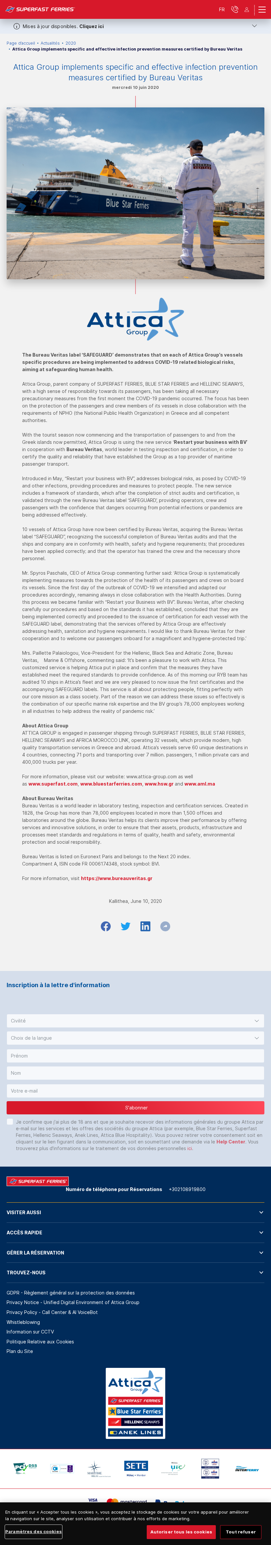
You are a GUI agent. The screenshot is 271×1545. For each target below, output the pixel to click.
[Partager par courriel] (165, 926)
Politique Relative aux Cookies (40, 1341)
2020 (70, 43)
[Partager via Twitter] (126, 926)
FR (222, 9)
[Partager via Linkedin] (145, 926)
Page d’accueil (21, 43)
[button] (135, 1020)
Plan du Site (20, 1351)
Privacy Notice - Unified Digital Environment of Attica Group (73, 1302)
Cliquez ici (91, 26)
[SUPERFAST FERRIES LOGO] (40, 9)
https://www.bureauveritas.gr (116, 878)
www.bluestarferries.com (111, 784)
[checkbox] (10, 1122)
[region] (135, 1523)
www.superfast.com (53, 784)
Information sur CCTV (30, 1331)
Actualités (50, 43)
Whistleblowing (23, 1322)
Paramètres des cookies (33, 1531)
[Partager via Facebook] (106, 926)
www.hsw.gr (159, 784)
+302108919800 (187, 1189)
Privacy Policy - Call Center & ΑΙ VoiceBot (52, 1312)
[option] (25, 1469)
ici (189, 1148)
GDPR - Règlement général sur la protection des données (71, 1292)
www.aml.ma (199, 784)
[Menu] (262, 9)
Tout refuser (241, 1531)
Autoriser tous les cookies (181, 1531)
